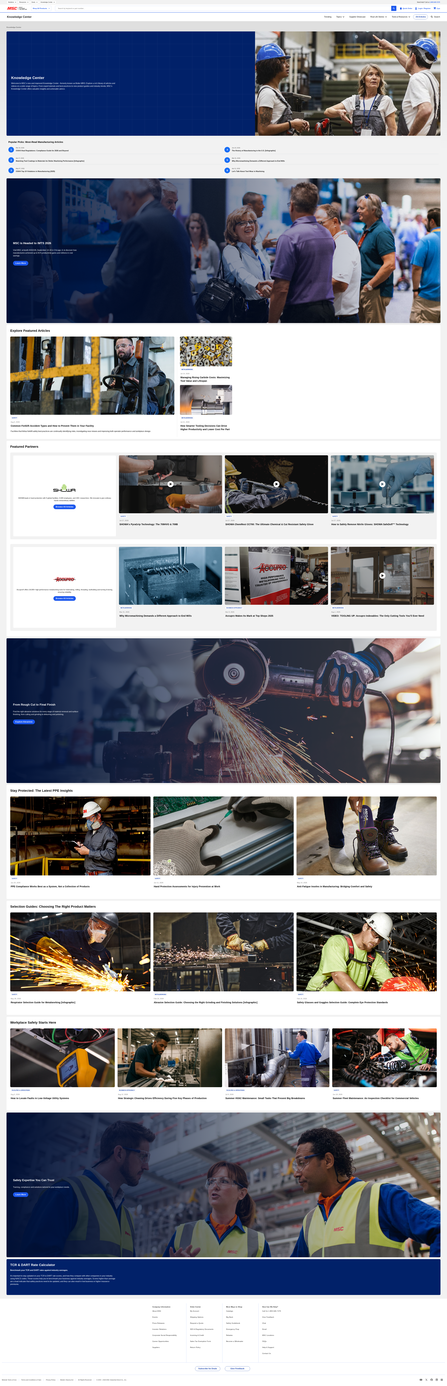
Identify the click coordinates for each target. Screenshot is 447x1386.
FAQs (264, 1341)
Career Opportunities (160, 1341)
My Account (194, 1311)
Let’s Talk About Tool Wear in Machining (248, 171)
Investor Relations (159, 1329)
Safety (14, 418)
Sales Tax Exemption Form (200, 1341)
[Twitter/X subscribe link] (426, 1380)
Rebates (229, 1335)
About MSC (156, 1311)
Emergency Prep (232, 1329)
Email (264, 1329)
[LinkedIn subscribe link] (437, 1380)
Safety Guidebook (233, 1323)
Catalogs (229, 1311)
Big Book (229, 1317)
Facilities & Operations (21, 1090)
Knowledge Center (19, 16)
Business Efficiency (234, 608)
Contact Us (266, 1353)
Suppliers (156, 1347)
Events (155, 1317)
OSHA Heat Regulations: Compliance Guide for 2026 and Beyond (42, 151)
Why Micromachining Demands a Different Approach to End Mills (258, 161)
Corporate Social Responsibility (164, 1335)
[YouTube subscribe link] (421, 1380)
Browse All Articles (64, 507)
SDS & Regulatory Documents (201, 1329)
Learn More (20, 263)
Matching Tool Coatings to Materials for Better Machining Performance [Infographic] (50, 161)
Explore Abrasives (24, 722)
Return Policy (195, 1347)
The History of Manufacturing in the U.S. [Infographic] (254, 151)
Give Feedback (268, 1317)
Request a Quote (196, 1323)
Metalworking (187, 369)
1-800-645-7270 (435, 2)
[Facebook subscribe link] (431, 1380)
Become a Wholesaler (234, 1341)
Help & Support (268, 1347)
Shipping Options (196, 1317)
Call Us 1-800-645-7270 (271, 1311)
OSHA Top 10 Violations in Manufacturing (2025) (35, 171)
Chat (264, 1323)
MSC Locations (268, 1335)
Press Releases (158, 1323)
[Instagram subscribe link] (442, 1380)
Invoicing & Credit (197, 1335)
